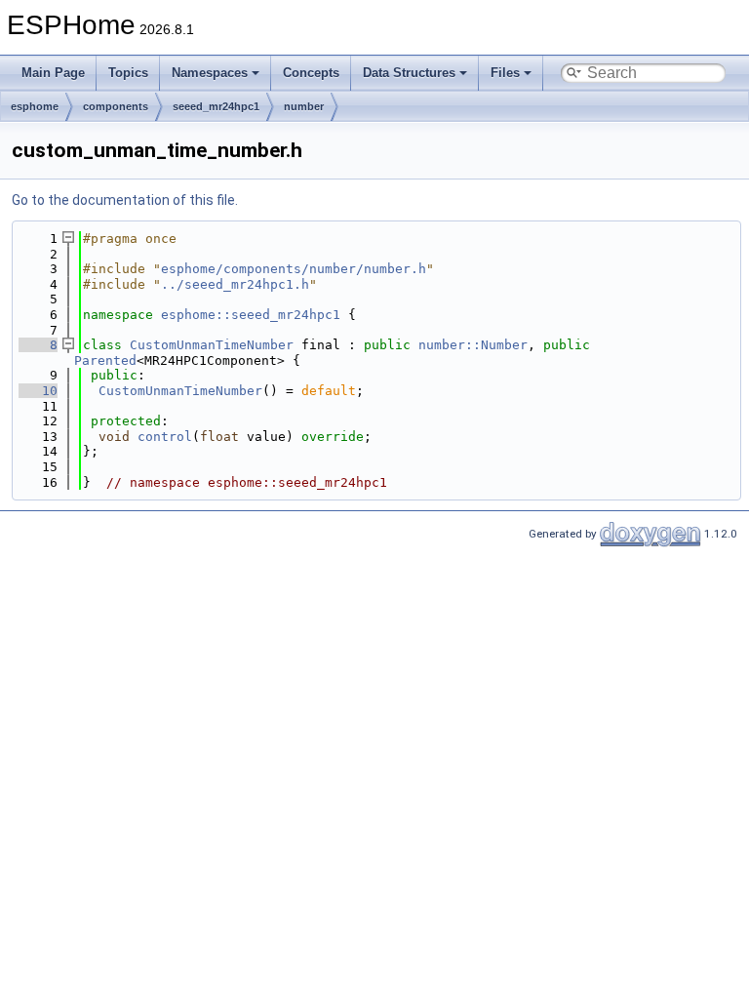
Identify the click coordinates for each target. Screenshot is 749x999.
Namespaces (210, 72)
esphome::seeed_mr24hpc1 (250, 314)
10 (38, 390)
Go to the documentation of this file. (125, 200)
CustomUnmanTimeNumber (212, 345)
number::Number (473, 345)
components (115, 106)
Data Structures (409, 72)
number (304, 106)
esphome (35, 106)
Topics (128, 72)
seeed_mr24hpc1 (216, 106)
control (165, 436)
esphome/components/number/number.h (293, 268)
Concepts (311, 72)
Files (505, 72)
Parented (105, 360)
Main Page (53, 72)
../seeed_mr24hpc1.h (235, 284)
